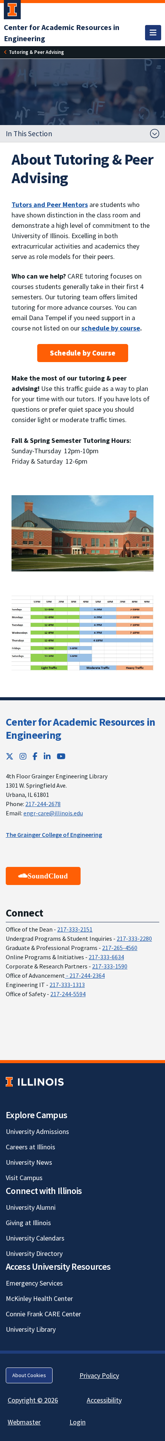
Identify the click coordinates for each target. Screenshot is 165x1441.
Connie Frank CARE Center (43, 1313)
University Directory (34, 1253)
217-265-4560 (119, 948)
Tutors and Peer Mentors (50, 204)
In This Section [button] (29, 133)
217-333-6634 (106, 957)
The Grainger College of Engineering (54, 834)
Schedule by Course (83, 352)
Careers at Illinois (30, 1146)
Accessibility (104, 1400)
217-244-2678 (43, 804)
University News (29, 1162)
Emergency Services (34, 1283)
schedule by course (110, 328)
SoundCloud (48, 876)
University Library (31, 1329)
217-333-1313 (67, 984)
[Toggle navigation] (153, 32)
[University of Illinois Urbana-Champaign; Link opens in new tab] (12, 11)
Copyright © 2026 (33, 1400)
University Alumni (31, 1207)
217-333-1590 (109, 966)
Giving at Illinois (28, 1222)
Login (77, 1422)
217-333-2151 (74, 929)
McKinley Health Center (39, 1298)
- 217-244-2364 (85, 975)
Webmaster (24, 1422)
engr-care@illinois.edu (53, 813)
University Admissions (37, 1131)
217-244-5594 (68, 994)
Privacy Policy (99, 1375)
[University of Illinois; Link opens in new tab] (35, 1082)
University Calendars (35, 1238)
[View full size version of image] (82, 533)
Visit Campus (24, 1177)
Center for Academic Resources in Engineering (80, 728)
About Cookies (29, 1375)
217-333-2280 (134, 938)
